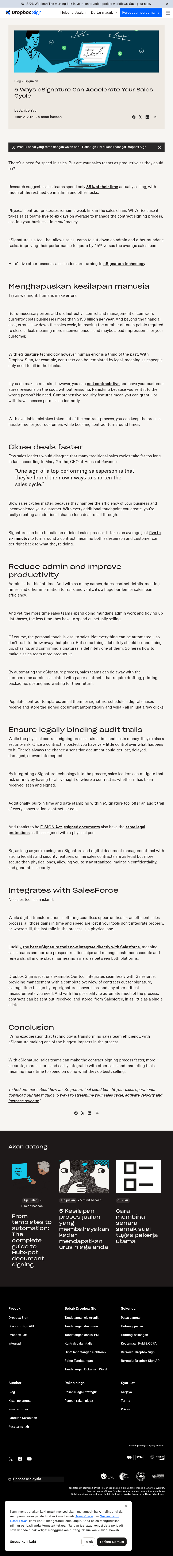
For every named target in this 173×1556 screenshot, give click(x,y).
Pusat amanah (18, 1426)
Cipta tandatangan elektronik (85, 1352)
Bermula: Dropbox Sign (138, 1352)
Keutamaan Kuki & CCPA (139, 1343)
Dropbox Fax (17, 1335)
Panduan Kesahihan (22, 1418)
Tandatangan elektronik (82, 1317)
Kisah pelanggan (20, 1400)
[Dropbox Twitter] (10, 1458)
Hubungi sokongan (134, 1335)
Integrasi (14, 1343)
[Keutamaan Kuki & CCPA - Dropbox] (68, 1526)
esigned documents (82, 827)
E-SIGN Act (51, 827)
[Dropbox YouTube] (29, 1458)
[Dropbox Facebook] (20, 1458)
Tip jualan (31, 81)
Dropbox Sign (18, 1317)
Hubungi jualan (132, 1326)
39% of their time (102, 187)
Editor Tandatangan (79, 1360)
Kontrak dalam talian (79, 1343)
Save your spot (139, 4)
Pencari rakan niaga (79, 1400)
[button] (104, 13)
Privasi (126, 1409)
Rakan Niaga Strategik (81, 1392)
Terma (125, 1400)
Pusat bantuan (131, 1317)
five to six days (55, 216)
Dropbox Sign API (21, 1326)
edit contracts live (103, 384)
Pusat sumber (18, 1409)
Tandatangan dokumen (81, 1326)
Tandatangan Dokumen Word (86, 1369)
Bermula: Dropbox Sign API (140, 1360)
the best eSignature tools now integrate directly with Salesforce (81, 947)
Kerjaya (126, 1392)
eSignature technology (124, 264)
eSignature (28, 354)
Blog (17, 81)
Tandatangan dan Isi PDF (82, 1335)
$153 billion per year (95, 319)
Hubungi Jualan (73, 12)
